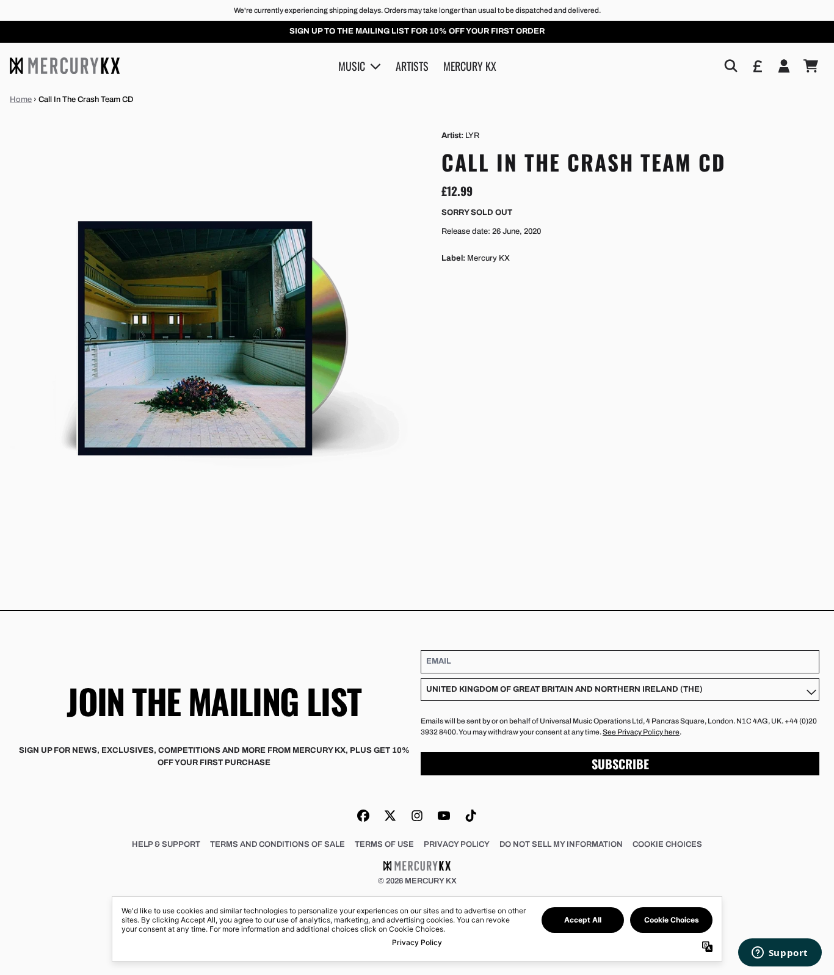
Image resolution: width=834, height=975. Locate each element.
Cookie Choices (667, 844)
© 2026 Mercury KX (417, 881)
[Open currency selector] (757, 66)
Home (21, 99)
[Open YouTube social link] (443, 815)
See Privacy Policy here (641, 732)
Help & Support (166, 844)
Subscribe (620, 764)
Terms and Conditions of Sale (277, 844)
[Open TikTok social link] (470, 815)
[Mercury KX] (65, 65)
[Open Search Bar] (730, 66)
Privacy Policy (457, 844)
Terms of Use (384, 844)
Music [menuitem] (351, 65)
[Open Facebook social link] (363, 815)
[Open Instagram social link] (417, 815)
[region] (417, 32)
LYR (472, 135)
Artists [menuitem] (412, 65)
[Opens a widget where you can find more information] (780, 953)
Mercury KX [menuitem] (469, 65)
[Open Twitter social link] (390, 815)
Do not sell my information (561, 844)
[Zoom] (213, 333)
